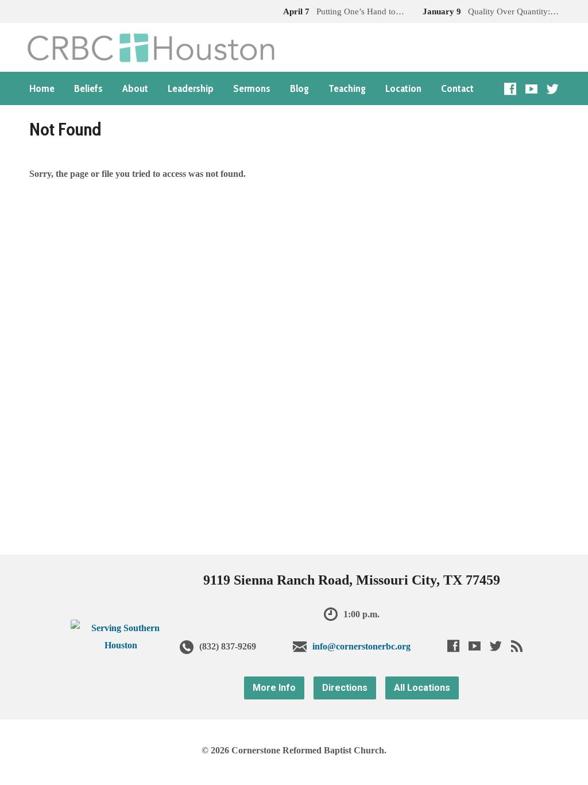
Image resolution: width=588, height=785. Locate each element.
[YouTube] (531, 89)
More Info (274, 687)
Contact (457, 88)
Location (403, 88)
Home (42, 88)
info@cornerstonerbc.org (361, 646)
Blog (299, 88)
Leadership (191, 88)
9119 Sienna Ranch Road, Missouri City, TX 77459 (351, 580)
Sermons (251, 88)
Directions (345, 687)
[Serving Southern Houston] (121, 645)
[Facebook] (510, 89)
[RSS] (517, 646)
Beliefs (88, 88)
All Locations (422, 687)
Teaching (347, 88)
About (135, 88)
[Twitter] (553, 89)
